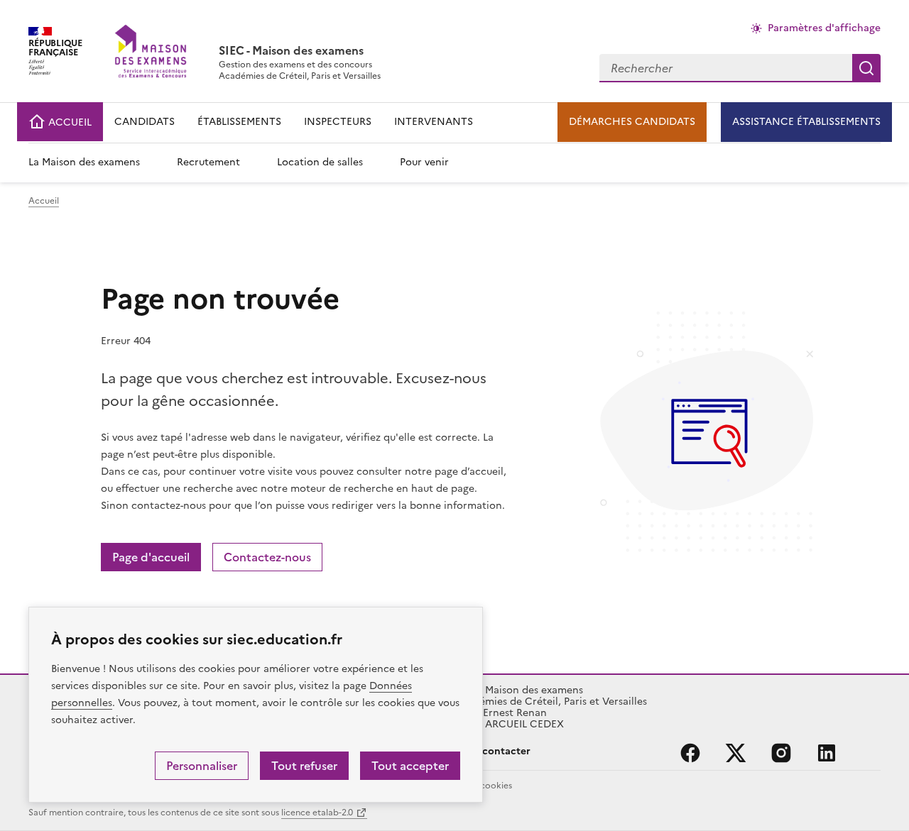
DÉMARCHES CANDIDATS (632, 121)
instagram (781, 753)
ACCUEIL (68, 122)
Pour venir (424, 162)
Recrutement (208, 162)
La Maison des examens (84, 162)
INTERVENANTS (433, 121)
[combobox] (725, 68)
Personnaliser (201, 765)
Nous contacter (492, 751)
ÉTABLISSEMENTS (239, 121)
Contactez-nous (267, 557)
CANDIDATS (144, 121)
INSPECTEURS (337, 121)
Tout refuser (304, 765)
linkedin (827, 753)
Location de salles (320, 162)
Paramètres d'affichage (824, 28)
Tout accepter (410, 765)
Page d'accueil (151, 557)
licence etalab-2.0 (317, 812)
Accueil (43, 200)
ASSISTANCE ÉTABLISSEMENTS (806, 121)
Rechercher (866, 68)
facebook (690, 753)
